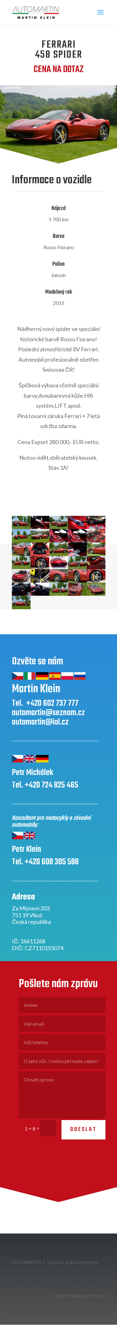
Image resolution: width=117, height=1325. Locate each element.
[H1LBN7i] (96, 554)
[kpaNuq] (40, 567)
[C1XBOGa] (21, 554)
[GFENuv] (77, 554)
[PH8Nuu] (21, 594)
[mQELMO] (21, 581)
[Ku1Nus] (58, 567)
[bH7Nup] (96, 541)
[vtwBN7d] (77, 594)
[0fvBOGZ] (21, 527)
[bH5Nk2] (77, 541)
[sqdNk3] (40, 594)
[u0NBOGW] (58, 594)
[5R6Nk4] (96, 527)
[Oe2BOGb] (77, 581)
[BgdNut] (58, 541)
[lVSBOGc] (77, 567)
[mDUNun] (96, 567)
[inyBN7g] (21, 567)
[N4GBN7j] (58, 581)
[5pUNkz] (77, 527)
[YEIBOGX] (96, 594)
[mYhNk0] (40, 581)
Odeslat (83, 1129)
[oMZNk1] (96, 581)
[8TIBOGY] (40, 541)
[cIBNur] (40, 554)
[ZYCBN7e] (21, 607)
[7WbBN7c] (21, 541)
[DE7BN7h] (58, 554)
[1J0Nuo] (40, 527)
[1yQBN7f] (58, 527)
